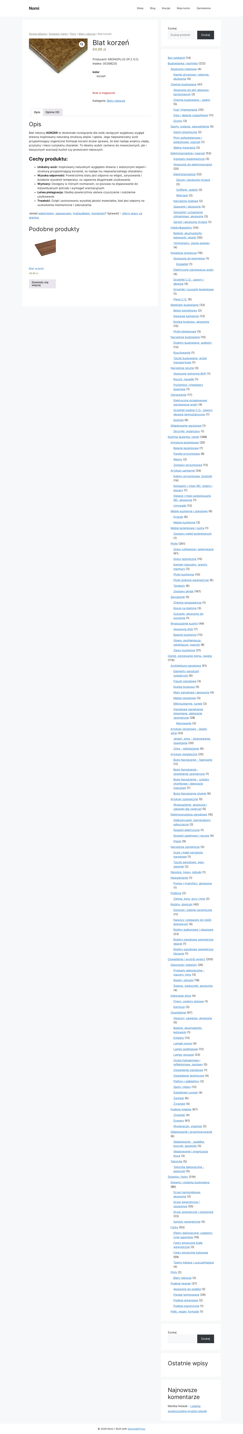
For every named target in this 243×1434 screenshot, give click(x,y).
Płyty (73, 34)
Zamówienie (204, 8)
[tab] (37, 112)
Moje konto (183, 8)
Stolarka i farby (58, 34)
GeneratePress (136, 1428)
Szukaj (172, 28)
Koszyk (166, 8)
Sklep (140, 8)
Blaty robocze (87, 34)
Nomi (34, 8)
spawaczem (63, 213)
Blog (152, 8)
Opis (37, 112)
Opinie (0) (52, 112)
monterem (98, 213)
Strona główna (38, 34)
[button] (82, 44)
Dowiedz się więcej (40, 284)
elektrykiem (46, 213)
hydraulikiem (81, 213)
